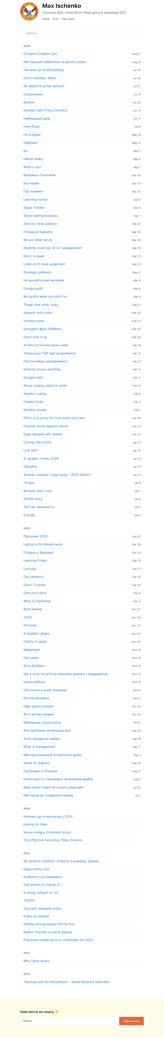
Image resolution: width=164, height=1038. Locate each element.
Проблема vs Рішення (40, 771)
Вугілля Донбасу (36, 698)
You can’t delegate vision (42, 908)
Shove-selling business (40, 216)
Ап (25, 151)
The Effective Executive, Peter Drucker (52, 840)
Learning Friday (35, 560)
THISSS (29, 900)
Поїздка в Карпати (38, 232)
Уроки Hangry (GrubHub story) (47, 832)
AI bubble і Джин (36, 633)
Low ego (30, 569)
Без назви (31, 183)
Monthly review (35, 410)
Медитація (31, 650)
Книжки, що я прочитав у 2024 (48, 816)
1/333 (27, 617)
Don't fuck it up (35, 337)
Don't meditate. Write (39, 78)
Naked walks (33, 159)
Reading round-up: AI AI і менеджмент (52, 248)
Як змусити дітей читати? (43, 86)
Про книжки (33, 191)
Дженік (29, 102)
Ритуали (29, 625)
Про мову (31, 658)
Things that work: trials (40, 305)
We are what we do (38, 240)
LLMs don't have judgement (44, 264)
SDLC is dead (33, 256)
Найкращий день (36, 118)
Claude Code (33, 402)
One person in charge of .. (43, 885)
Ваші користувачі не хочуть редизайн (53, 787)
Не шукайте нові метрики (43, 280)
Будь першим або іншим (42, 434)
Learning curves (35, 199)
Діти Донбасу (34, 666)
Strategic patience (37, 272)
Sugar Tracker (34, 207)
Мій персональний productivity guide (52, 755)
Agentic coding (34, 394)
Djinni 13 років (34, 585)
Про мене (68, 18)
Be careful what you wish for (45, 296)
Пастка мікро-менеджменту (45, 361)
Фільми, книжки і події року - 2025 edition (56, 475)
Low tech (30, 450)
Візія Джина (32, 609)
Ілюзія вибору (34, 682)
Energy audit (33, 288)
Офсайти (30, 466)
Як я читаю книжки (38, 714)
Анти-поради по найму (41, 739)
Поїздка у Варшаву (38, 552)
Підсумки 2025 (35, 536)
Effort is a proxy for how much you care (54, 418)
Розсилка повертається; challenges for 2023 (58, 940)
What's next (32, 167)
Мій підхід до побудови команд (48, 795)
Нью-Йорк (31, 126)
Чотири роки (33, 321)
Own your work (35, 593)
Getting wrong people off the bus (48, 924)
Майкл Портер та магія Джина (47, 932)
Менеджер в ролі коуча (42, 722)
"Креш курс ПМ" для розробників (49, 353)
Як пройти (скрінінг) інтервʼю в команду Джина (61, 861)
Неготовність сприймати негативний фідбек (58, 779)
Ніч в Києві (32, 135)
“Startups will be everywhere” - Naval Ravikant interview (66, 982)
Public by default (36, 916)
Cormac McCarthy (37, 442)
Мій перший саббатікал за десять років (54, 62)
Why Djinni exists (36, 961)
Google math (33, 377)
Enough (29, 515)
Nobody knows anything (41, 369)
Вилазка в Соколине (39, 175)
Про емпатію (33, 577)
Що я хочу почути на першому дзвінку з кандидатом (65, 674)
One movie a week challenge (45, 690)
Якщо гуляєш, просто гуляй (45, 385)
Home (46, 18)
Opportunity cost (36, 869)
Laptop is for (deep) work (43, 544)
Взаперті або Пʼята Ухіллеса (45, 110)
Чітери (28, 483)
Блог (56, 18)
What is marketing (37, 601)
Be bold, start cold (37, 491)
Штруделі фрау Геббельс (42, 329)
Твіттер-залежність (38, 507)
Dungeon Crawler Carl (40, 54)
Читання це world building (43, 70)
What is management (39, 747)
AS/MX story (32, 499)
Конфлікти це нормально (43, 877)
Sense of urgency (36, 763)
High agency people (38, 706)
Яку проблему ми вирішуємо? (47, 730)
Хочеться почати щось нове (45, 345)
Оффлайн (30, 143)
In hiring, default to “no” (41, 893)
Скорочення (33, 94)
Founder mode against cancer (45, 426)
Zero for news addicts (40, 224)
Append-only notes (37, 313)
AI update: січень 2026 (41, 458)
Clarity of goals (35, 641)
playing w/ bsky (35, 824)
